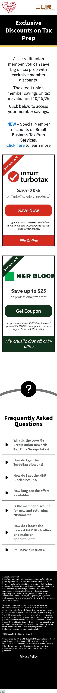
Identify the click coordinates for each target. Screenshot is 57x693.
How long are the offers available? (31, 492)
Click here (15, 145)
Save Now (28, 210)
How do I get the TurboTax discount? (28, 462)
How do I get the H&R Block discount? (29, 477)
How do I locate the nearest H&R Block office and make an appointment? (32, 532)
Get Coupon (28, 311)
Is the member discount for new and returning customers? (31, 510)
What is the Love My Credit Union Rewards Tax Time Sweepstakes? (31, 444)
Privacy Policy (28, 656)
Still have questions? (29, 550)
